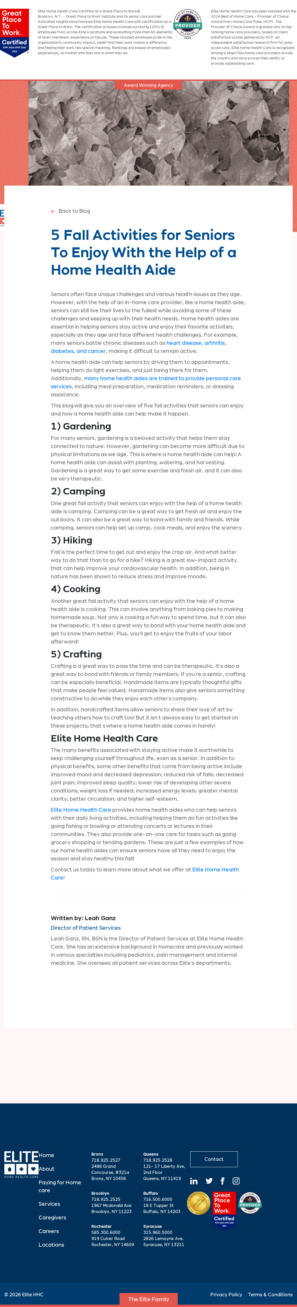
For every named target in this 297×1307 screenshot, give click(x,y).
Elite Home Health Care (81, 810)
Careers (49, 1231)
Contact (214, 1159)
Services (49, 1204)
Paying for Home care (60, 1186)
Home (46, 1155)
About (47, 1169)
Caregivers (52, 1217)
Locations (51, 1245)
